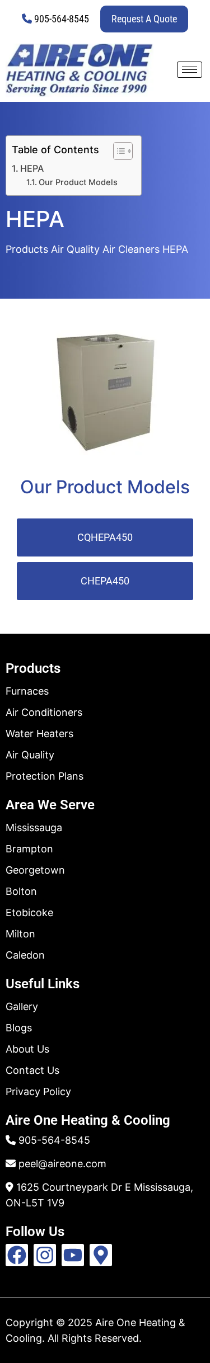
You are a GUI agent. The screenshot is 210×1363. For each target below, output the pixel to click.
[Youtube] (73, 1255)
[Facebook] (17, 1255)
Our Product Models (78, 182)
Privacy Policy (38, 1091)
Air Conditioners (44, 712)
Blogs (19, 1028)
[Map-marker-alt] (101, 1255)
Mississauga (34, 827)
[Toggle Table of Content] (117, 151)
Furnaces (27, 691)
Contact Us (32, 1070)
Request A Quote (144, 19)
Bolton (21, 891)
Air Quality (30, 755)
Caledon (25, 955)
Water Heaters (39, 733)
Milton (20, 934)
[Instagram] (45, 1255)
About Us (27, 1049)
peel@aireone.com (62, 1163)
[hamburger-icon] (189, 70)
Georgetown (35, 870)
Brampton (29, 849)
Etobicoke (29, 912)
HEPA (32, 168)
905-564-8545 (61, 19)
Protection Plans (44, 776)
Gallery (22, 1006)
